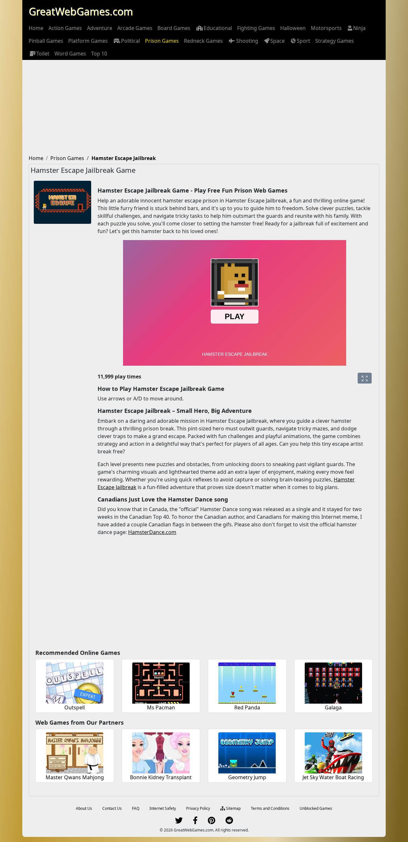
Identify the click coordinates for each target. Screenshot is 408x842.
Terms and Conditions (270, 808)
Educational (218, 28)
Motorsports (326, 28)
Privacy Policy (198, 808)
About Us (84, 808)
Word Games (70, 53)
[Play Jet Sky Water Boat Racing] (333, 751)
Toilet (42, 53)
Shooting (247, 40)
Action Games (65, 28)
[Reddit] (229, 821)
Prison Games (162, 40)
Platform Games (88, 40)
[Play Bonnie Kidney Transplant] (161, 751)
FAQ (135, 808)
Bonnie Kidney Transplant (161, 777)
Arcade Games (134, 28)
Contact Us (112, 808)
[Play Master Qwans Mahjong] (74, 751)
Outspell (74, 707)
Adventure (99, 28)
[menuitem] (36, 28)
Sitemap (233, 808)
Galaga (333, 707)
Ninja (359, 28)
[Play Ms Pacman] (161, 682)
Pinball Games (46, 40)
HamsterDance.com (152, 532)
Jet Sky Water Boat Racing (333, 777)
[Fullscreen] (365, 378)
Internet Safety (162, 808)
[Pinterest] (211, 821)
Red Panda (247, 707)
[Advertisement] (204, 107)
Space (277, 40)
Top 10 (99, 53)
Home (36, 28)
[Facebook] (195, 821)
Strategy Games (334, 40)
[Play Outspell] (74, 682)
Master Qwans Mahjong (75, 777)
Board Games (173, 28)
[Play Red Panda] (247, 682)
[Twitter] (179, 821)
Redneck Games (203, 40)
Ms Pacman (161, 707)
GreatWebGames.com (81, 11)
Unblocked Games (316, 808)
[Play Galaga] (333, 682)
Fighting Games (256, 28)
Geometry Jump (247, 777)
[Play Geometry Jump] (247, 751)
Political (130, 40)
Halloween (293, 28)
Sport (303, 40)
